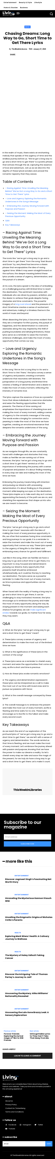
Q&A (7, 220)
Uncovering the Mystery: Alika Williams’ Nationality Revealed (26, 995)
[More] (42, 54)
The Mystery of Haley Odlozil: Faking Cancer (24, 956)
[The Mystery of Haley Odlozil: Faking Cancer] (8, 949)
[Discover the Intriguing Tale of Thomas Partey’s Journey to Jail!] (8, 968)
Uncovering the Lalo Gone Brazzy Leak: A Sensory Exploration (27, 1014)
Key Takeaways (12, 224)
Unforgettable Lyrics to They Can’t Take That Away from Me (40, 1036)
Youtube (12, 1129)
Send (49, 1144)
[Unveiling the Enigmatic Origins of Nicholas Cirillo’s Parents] (8, 911)
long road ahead (23, 304)
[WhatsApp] (36, 54)
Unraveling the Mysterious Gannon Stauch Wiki (28, 899)
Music (27, 27)
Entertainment (22, 875)
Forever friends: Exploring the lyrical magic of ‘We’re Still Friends (13, 1037)
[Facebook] (18, 54)
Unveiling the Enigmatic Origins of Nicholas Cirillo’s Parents (28, 918)
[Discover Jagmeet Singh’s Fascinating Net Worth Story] (8, 873)
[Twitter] (24, 54)
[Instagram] (20, 1124)
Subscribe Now (27, 844)
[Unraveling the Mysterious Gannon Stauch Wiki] (8, 892)
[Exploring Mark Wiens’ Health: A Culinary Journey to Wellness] (8, 930)
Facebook (12, 1125)
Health (18, 932)
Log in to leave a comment (27, 1056)
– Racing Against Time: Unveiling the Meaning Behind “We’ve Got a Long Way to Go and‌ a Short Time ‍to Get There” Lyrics (28, 191)
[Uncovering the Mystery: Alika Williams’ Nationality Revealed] (8, 987)
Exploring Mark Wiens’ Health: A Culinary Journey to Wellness (27, 937)
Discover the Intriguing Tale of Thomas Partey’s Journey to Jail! (26, 975)
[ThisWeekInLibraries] (27, 778)
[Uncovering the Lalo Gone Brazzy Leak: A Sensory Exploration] (8, 1006)
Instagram (27, 1125)
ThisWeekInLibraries (19, 49)
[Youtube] (6, 1128)
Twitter (40, 1125)
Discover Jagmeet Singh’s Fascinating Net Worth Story (28, 880)
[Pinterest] (30, 54)
